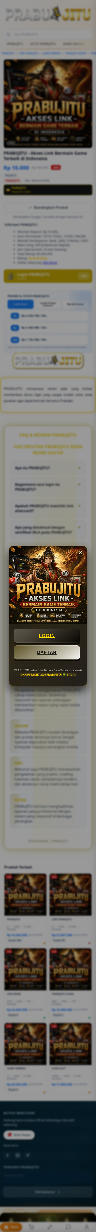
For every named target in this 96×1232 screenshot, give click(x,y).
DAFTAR (47, 652)
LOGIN (47, 635)
